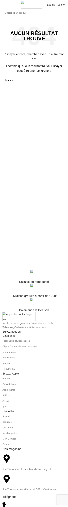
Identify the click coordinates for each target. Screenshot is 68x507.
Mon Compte (9, 438)
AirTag (5, 401)
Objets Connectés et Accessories (19, 346)
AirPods (6, 395)
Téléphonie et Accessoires (16, 340)
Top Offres (7, 427)
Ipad (4, 406)
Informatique (9, 352)
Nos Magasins (9, 433)
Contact (6, 444)
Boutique (7, 422)
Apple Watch (9, 389)
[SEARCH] (67, 11)
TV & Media (8, 368)
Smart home (8, 357)
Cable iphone (9, 384)
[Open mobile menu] (4, 4)
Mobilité (6, 363)
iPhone (6, 378)
